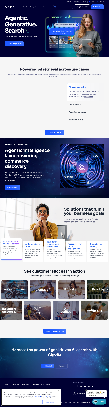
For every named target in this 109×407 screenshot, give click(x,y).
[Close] (58, 390)
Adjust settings (50, 402)
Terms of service (85, 402)
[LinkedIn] (81, 387)
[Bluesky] (93, 387)
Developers (38, 7)
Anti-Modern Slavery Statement (41, 384)
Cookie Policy (37, 396)
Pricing (32, 7)
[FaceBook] (77, 387)
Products (19, 7)
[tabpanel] (54, 166)
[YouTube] (85, 387)
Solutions (26, 7)
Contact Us (16, 384)
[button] (96, 393)
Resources (46, 7)
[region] (31, 397)
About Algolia (25, 384)
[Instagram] (89, 387)
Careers (7, 384)
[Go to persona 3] (71, 53)
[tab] (51, 192)
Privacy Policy (76, 402)
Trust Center (67, 402)
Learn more (88, 96)
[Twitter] (74, 387)
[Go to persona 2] (69, 53)
